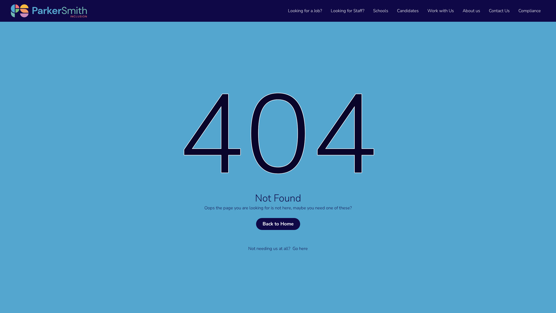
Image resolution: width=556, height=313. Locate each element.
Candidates (408, 11)
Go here (300, 248)
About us (471, 11)
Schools (380, 11)
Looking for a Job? (305, 11)
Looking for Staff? (347, 11)
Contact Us (499, 11)
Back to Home (278, 224)
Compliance (529, 11)
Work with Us (440, 11)
